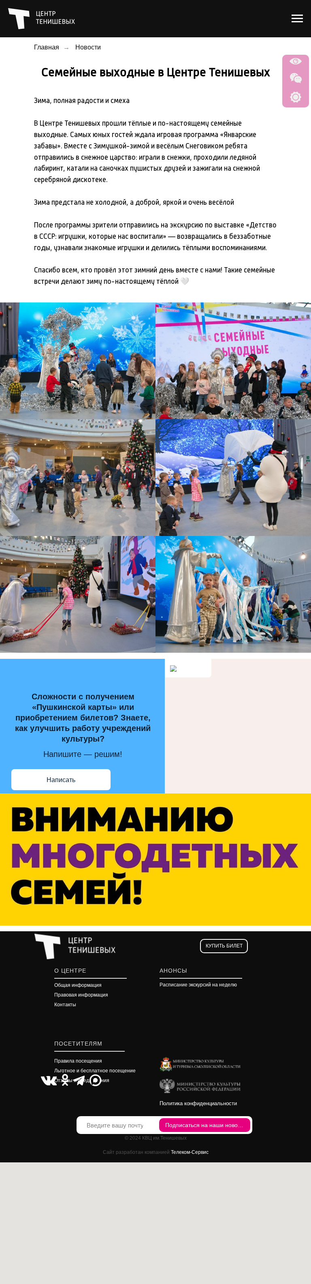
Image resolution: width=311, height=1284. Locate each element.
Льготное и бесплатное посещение (95, 1071)
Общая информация (78, 985)
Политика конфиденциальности (198, 1103)
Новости (88, 47)
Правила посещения (78, 1061)
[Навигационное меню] (297, 19)
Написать (61, 779)
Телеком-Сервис (190, 1152)
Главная (46, 47)
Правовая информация (81, 995)
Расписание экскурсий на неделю (198, 985)
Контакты (65, 1004)
